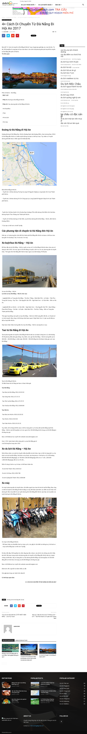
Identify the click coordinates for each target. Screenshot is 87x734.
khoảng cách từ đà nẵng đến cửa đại (15, 599)
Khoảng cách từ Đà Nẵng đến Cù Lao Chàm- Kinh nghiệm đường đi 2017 (10, 655)
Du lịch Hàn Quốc (64, 688)
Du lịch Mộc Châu (71, 84)
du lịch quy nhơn (67, 95)
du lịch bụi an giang (76, 59)
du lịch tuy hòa (74, 100)
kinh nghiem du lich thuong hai (68, 105)
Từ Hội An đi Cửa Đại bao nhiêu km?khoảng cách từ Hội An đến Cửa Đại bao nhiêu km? (28, 658)
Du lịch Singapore (64, 686)
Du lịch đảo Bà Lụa (65, 103)
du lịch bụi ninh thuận (69, 62)
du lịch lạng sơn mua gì (66, 75)
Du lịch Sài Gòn (64, 696)
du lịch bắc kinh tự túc (66, 59)
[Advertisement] (29, 41)
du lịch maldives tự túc (70, 78)
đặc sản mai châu (64, 126)
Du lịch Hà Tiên (76, 67)
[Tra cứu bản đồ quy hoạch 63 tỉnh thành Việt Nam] (43, 11)
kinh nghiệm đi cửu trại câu (67, 111)
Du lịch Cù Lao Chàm (11, 17)
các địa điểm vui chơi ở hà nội (71, 55)
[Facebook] (61, 721)
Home (3, 17)
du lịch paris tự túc (65, 92)
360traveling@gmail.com (37, 726)
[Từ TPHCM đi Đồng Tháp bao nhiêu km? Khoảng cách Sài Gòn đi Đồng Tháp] (35, 701)
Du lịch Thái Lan (64, 683)
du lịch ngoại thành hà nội (71, 86)
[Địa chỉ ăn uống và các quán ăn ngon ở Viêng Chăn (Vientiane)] (6, 701)
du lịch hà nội (66, 67)
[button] (83, 5)
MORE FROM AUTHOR (21, 640)
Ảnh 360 (57, 5)
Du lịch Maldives (64, 704)
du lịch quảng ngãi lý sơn (71, 97)
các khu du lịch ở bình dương (69, 51)
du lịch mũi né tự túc (65, 81)
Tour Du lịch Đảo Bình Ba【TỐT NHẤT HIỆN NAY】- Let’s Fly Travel (14, 615)
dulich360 (5, 31)
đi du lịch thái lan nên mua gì (71, 119)
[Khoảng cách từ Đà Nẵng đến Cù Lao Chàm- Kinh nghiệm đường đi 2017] (10, 648)
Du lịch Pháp (63, 693)
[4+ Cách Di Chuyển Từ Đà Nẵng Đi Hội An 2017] (47, 649)
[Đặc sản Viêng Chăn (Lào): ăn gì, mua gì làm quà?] (6, 692)
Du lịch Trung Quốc (65, 691)
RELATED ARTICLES (8, 640)
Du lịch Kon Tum (67, 73)
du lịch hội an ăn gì (68, 70)
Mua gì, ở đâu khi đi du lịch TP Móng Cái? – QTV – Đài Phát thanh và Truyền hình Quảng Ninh (44, 616)
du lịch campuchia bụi (66, 64)
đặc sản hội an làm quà (70, 123)
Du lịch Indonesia (64, 701)
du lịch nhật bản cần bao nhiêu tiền (69, 89)
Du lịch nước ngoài (44, 5)
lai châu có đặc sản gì (71, 115)
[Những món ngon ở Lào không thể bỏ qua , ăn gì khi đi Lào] (6, 685)
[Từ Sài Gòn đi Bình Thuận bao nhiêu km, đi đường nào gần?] (35, 685)
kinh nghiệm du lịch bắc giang (67, 108)
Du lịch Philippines (65, 699)
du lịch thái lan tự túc (65, 100)
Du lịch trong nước (28, 5)
